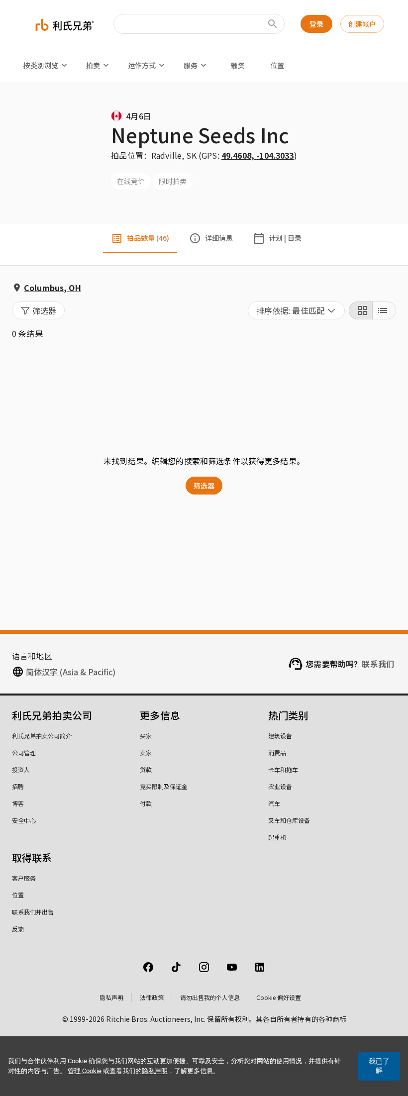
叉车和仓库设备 (289, 820)
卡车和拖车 (283, 769)
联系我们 (378, 664)
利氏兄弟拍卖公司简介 (42, 735)
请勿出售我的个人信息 (210, 997)
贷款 (146, 769)
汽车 (274, 803)
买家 (146, 735)
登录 (316, 24)
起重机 (277, 837)
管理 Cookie (85, 1071)
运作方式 (142, 65)
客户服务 (24, 878)
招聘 (18, 786)
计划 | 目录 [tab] (285, 238)
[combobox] (296, 310)
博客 (18, 803)
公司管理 (24, 752)
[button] (38, 310)
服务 (191, 65)
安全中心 (24, 820)
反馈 (18, 928)
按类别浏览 (40, 65)
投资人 (21, 769)
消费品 (277, 752)
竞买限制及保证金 (164, 786)
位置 (277, 65)
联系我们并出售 (33, 911)
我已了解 (379, 1065)
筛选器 (204, 486)
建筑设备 (280, 735)
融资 (237, 65)
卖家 (146, 752)
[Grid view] (361, 310)
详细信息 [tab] (219, 238)
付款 (146, 803)
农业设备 (280, 786)
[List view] (384, 310)
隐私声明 (111, 997)
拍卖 (93, 65)
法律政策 (152, 997)
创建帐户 (362, 24)
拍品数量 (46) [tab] (148, 238)
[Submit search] (273, 24)
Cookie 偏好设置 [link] (278, 997)
